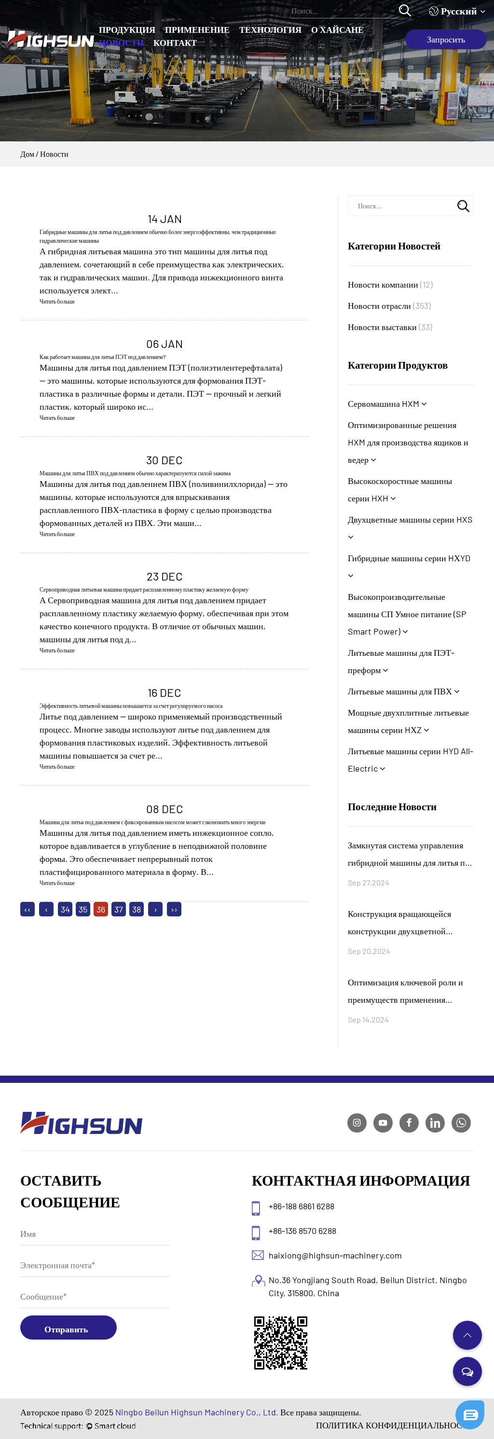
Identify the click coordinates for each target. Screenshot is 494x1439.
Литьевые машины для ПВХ (401, 691)
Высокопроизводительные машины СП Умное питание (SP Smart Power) (407, 613)
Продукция (127, 29)
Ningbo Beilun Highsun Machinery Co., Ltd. (196, 1412)
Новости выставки (390, 326)
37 (118, 909)
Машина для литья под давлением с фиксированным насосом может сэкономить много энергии (152, 821)
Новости (121, 42)
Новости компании (390, 284)
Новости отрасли (389, 305)
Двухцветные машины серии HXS (410, 519)
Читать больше (57, 301)
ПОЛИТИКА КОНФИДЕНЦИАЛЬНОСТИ (395, 1425)
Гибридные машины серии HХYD (409, 558)
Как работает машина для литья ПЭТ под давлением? (103, 356)
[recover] (469, 1404)
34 (65, 909)
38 (136, 909)
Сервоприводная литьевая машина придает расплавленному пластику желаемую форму (144, 589)
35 (83, 909)
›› (174, 909)
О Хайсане (337, 29)
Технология (270, 29)
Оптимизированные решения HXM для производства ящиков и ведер (408, 442)
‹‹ (27, 909)
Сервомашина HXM (384, 403)
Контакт (175, 42)
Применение (197, 29)
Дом (27, 153)
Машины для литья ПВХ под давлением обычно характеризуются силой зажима (135, 473)
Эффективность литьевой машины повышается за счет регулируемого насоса (131, 705)
